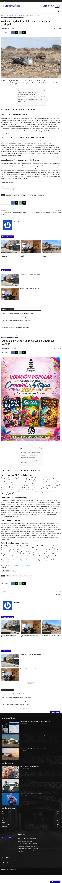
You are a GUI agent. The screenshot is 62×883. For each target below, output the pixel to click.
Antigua (23, 252)
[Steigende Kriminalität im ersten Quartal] (10, 785)
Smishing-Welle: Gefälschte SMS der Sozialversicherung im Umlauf (35, 721)
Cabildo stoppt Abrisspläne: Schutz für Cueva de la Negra (33, 735)
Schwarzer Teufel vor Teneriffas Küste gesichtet (31, 793)
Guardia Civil (16, 195)
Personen (12, 17)
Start (2, 15)
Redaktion (6, 28)
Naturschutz (23, 195)
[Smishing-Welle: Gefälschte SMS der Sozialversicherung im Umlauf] (10, 727)
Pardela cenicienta (32, 195)
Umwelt (22, 17)
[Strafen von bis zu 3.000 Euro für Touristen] (10, 772)
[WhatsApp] (20, 32)
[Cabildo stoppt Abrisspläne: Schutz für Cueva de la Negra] (10, 740)
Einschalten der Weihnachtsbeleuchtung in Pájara (21, 313)
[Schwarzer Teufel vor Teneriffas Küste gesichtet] (10, 799)
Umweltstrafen (41, 195)
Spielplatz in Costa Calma (22, 327)
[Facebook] (55, 1)
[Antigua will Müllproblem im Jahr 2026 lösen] (31, 246)
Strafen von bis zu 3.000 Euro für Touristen (30, 766)
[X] (60, 1)
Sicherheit (17, 17)
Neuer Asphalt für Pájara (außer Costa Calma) (17, 324)
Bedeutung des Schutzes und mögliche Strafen (31, 99)
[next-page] (5, 260)
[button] (58, 11)
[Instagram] (58, 1)
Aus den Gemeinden (8, 15)
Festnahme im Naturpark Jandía (27, 94)
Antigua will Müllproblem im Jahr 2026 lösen (30, 288)
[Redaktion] (2, 28)
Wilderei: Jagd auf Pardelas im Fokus (27, 92)
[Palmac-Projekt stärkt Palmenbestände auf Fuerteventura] (51, 246)
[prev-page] (2, 260)
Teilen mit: (22, 101)
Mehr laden (30, 303)
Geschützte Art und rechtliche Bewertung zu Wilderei (32, 97)
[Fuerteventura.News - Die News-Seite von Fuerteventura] (11, 6)
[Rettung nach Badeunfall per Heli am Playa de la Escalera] (10, 754)
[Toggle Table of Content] (43, 90)
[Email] (24, 32)
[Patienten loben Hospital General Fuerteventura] (10, 246)
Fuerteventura (9, 195)
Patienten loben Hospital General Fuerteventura (30, 274)
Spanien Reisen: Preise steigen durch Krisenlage (48, 212)
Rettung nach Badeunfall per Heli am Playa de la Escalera (33, 748)
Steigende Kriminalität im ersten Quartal (29, 780)
